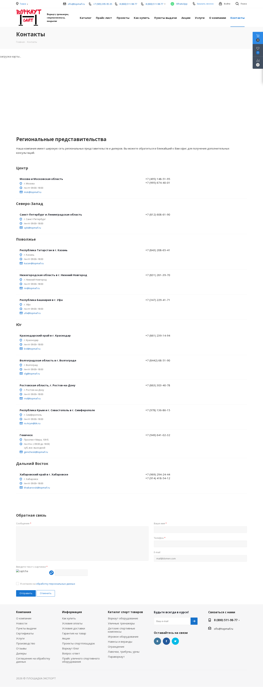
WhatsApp (181, 3)
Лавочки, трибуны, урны (123, 651)
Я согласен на (47, 583)
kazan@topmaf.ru (34, 263)
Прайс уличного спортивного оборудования (81, 660)
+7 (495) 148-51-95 (157, 179)
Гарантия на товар (74, 633)
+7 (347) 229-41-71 (157, 300)
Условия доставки (73, 628)
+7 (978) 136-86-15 (157, 410)
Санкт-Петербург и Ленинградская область (51, 214)
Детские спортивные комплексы (121, 629)
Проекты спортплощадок (78, 643)
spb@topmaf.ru (32, 227)
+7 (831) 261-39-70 (157, 275)
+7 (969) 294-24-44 (157, 474)
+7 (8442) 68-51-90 (157, 360)
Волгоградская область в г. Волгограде (48, 360)
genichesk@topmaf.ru (36, 452)
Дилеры (21, 653)
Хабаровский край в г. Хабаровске (44, 474)
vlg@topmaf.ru (32, 373)
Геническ (26, 435)
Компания (23, 612)
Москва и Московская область (41, 179)
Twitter (175, 641)
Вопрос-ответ (71, 653)
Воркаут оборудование (123, 618)
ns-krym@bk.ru (32, 423)
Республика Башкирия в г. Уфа (41, 300)
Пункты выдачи (26, 628)
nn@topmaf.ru (32, 288)
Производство (25, 643)
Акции (66, 638)
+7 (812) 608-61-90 (157, 214)
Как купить (69, 618)
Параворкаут (116, 656)
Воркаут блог (70, 648)
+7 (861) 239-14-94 (157, 335)
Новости (21, 623)
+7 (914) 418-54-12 (157, 478)
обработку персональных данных (55, 583)
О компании (23, 618)
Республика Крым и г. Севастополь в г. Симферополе (57, 410)
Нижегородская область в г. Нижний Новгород (53, 275)
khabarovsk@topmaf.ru (37, 487)
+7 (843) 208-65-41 (157, 250)
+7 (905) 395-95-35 (102, 4)
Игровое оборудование (123, 636)
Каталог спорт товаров (125, 612)
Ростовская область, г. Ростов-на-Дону (47, 385)
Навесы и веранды (120, 641)
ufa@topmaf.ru (32, 313)
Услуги (20, 638)
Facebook (166, 641)
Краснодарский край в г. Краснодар (45, 335)
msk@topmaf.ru (32, 192)
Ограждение (116, 646)
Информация (72, 612)
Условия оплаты (72, 623)
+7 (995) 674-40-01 (157, 182)
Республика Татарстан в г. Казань (43, 250)
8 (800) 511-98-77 (128, 4)
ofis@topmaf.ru (76, 4)
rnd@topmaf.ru (32, 398)
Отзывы (21, 648)
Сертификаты (25, 633)
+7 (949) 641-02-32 (157, 435)
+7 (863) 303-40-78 (157, 385)
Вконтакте (157, 641)
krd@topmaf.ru (32, 348)
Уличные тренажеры (121, 623)
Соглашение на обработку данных (33, 660)
